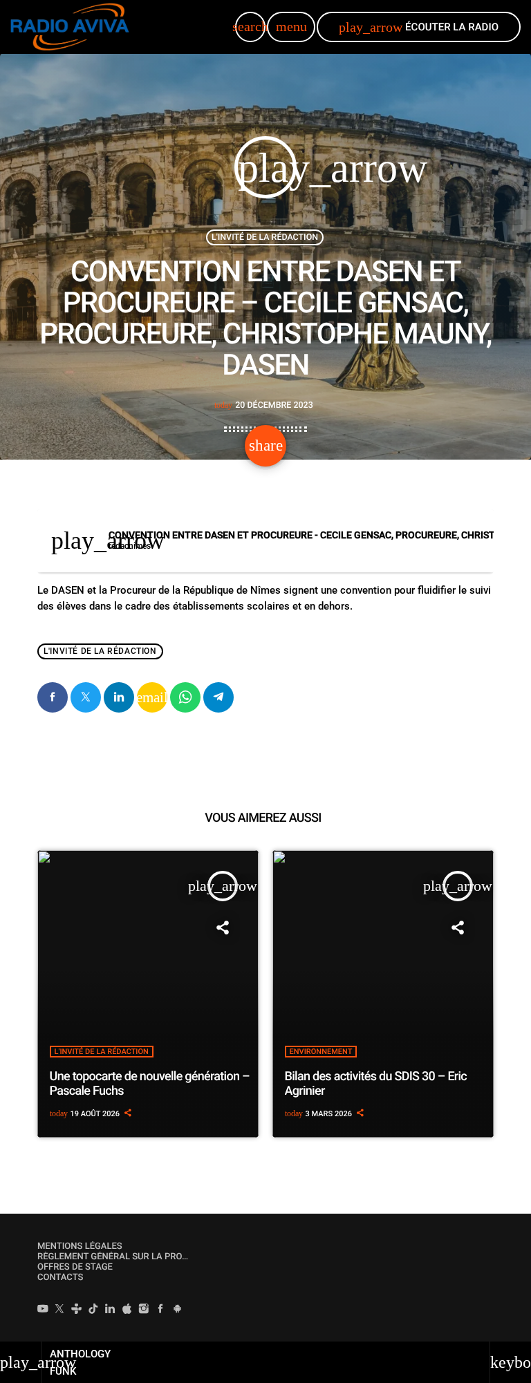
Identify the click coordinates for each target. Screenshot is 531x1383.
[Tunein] (76, 1310)
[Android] (177, 1310)
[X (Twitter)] (59, 1310)
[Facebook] (160, 1310)
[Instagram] (143, 1310)
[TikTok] (93, 1310)
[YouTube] (42, 1310)
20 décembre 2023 (263, 405)
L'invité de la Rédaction (265, 237)
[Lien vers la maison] (69, 27)
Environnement (321, 1051)
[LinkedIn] (109, 1310)
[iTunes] (127, 1310)
